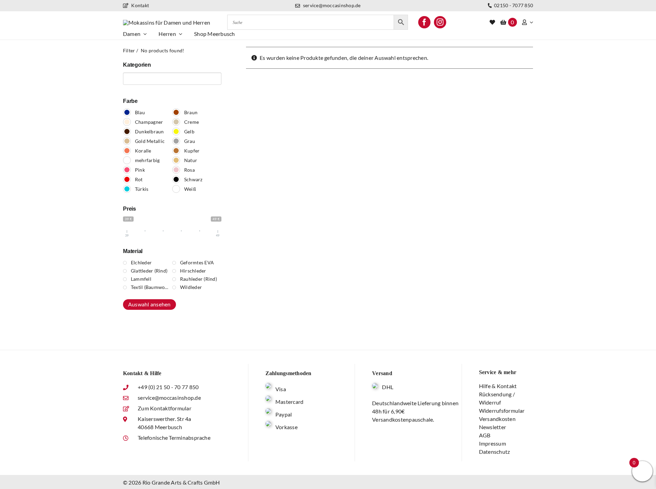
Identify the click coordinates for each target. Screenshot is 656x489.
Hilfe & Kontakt (498, 386)
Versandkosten (497, 418)
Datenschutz (494, 451)
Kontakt (139, 5)
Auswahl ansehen (149, 304)
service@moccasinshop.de (331, 5)
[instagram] (440, 22)
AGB (485, 435)
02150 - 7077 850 (513, 5)
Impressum (492, 443)
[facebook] (424, 22)
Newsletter (492, 427)
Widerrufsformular (502, 410)
